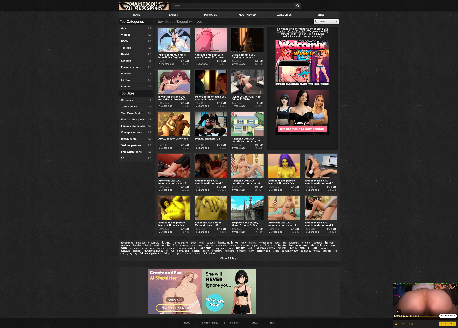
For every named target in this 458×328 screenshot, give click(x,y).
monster (282, 247)
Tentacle (136, 47)
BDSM (136, 41)
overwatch (325, 248)
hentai (282, 245)
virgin (276, 250)
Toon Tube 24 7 (300, 33)
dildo (250, 248)
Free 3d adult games (136, 119)
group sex (140, 243)
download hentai (153, 250)
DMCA (255, 323)
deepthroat (126, 242)
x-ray (188, 253)
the (168, 245)
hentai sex (183, 250)
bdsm (293, 247)
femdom (229, 250)
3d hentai (206, 247)
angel (254, 245)
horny (277, 242)
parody (160, 248)
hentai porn (265, 242)
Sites (321, 14)
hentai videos (298, 245)
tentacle (318, 242)
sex (243, 242)
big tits (240, 247)
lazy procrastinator (188, 248)
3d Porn (136, 80)
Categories (284, 14)
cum (231, 248)
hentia (252, 242)
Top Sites (127, 93)
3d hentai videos (265, 247)
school (209, 245)
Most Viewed (247, 14)
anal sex (245, 245)
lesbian (196, 250)
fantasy (210, 242)
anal (302, 247)
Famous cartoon (136, 67)
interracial (270, 245)
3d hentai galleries (150, 253)
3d (315, 247)
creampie (153, 242)
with (319, 245)
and (152, 248)
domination (220, 248)
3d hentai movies (310, 250)
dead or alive (181, 243)
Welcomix (136, 100)
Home (136, 14)
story (251, 250)
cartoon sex (263, 250)
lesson (206, 251)
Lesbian (136, 60)
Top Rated (210, 14)
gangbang (132, 253)
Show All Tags (229, 258)
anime (327, 250)
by (309, 248)
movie (197, 253)
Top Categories (132, 21)
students (134, 248)
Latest (173, 14)
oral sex (306, 242)
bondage (125, 250)
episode (171, 248)
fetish (200, 245)
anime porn (187, 245)
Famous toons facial (136, 125)
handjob (137, 245)
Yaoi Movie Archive (136, 113)
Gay (136, 28)
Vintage (136, 34)
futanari (167, 242)
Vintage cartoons (136, 132)
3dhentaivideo (290, 250)
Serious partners (136, 145)
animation (209, 253)
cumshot (233, 245)
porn (179, 253)
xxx (284, 243)
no (167, 250)
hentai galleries (228, 242)
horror (144, 248)
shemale (221, 245)
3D (136, 158)
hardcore (159, 245)
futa (175, 245)
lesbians (137, 251)
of (261, 245)
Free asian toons (136, 151)
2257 (272, 323)
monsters (241, 251)
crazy (193, 242)
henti (148, 245)
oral (201, 242)
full (172, 251)
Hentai (136, 54)
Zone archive (136, 106)
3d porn (169, 253)
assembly (294, 242)
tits (312, 245)
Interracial (136, 86)
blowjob (217, 250)
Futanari (136, 73)
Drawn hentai (136, 138)
